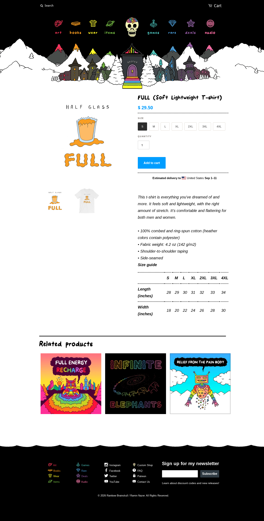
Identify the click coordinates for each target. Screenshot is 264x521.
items (110, 33)
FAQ (139, 470)
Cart (217, 5)
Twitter (113, 476)
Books (56, 470)
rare (172, 33)
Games (85, 465)
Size (141, 118)
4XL (219, 126)
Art (54, 465)
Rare (84, 470)
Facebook (114, 470)
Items (56, 481)
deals (190, 33)
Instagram (115, 465)
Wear (56, 476)
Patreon (141, 476)
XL (177, 126)
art (58, 33)
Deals (84, 476)
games (153, 33)
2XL (190, 126)
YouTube (114, 481)
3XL (204, 126)
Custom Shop (145, 465)
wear (93, 33)
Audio (84, 481)
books (76, 33)
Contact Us (143, 481)
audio (210, 33)
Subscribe (209, 473)
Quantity (145, 136)
